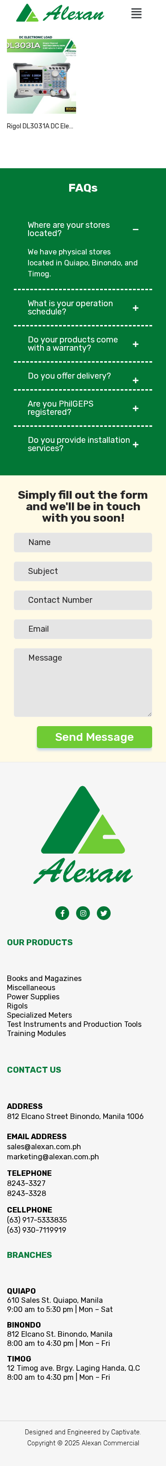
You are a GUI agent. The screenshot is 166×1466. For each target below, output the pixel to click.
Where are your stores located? (69, 229)
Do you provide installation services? (79, 444)
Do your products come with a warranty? (73, 344)
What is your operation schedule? (70, 307)
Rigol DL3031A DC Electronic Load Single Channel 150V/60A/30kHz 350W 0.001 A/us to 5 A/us (41, 126)
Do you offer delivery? (69, 376)
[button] (136, 13)
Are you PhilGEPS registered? (61, 408)
